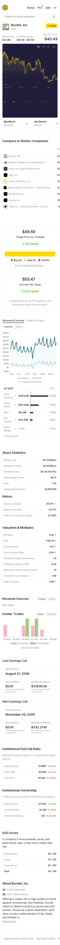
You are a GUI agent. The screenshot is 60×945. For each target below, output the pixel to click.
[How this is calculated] (45, 162)
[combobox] (30, 16)
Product (41, 599)
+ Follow (51, 25)
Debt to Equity (11, 581)
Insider (40, 614)
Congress (51, 614)
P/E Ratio (8, 535)
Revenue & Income (13, 320)
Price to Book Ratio (14, 552)
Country (52, 599)
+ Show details (11, 436)
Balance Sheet (35, 320)
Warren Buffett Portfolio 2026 (18, 938)
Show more (9, 921)
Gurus (31, 7)
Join (47, 7)
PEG (6, 540)
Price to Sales (11, 546)
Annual (19, 327)
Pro (40, 7)
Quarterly (8, 327)
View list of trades (30, 647)
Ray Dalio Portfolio (45, 938)
